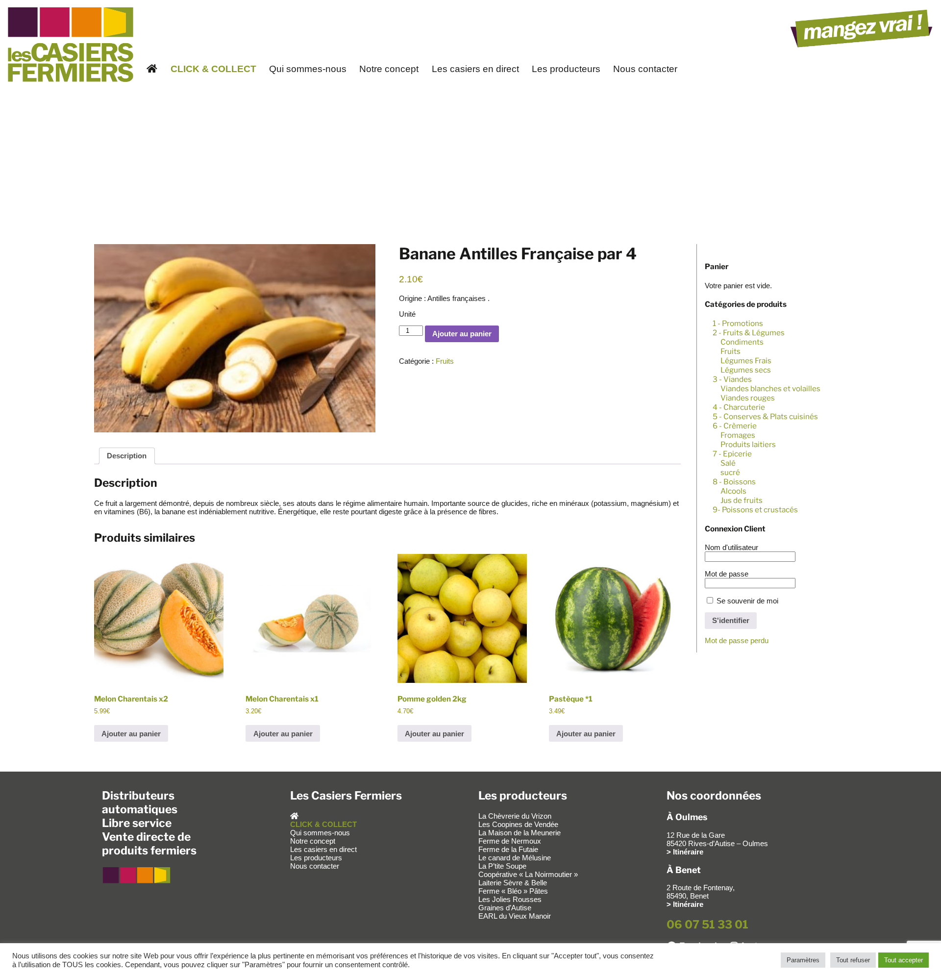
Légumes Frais (745, 360)
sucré (730, 472)
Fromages (737, 435)
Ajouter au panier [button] (131, 733)
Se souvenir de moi (746, 601)
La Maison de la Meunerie (519, 832)
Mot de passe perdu (736, 640)
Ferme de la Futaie (508, 849)
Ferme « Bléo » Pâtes (513, 891)
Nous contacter (645, 69)
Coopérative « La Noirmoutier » (528, 874)
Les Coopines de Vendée (518, 824)
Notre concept (389, 69)
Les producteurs (566, 69)
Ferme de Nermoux (509, 841)
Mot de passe (726, 574)
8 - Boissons (734, 481)
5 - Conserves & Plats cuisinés (765, 416)
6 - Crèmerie (735, 425)
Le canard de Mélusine (514, 857)
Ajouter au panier (462, 333)
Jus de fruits (741, 500)
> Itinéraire (685, 852)
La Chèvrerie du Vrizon (514, 816)
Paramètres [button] (803, 960)
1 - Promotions (738, 323)
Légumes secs (745, 370)
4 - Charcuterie (739, 407)
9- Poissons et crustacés (755, 509)
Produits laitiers (748, 444)
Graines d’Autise (504, 907)
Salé (728, 463)
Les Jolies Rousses (510, 899)
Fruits (730, 351)
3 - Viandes (732, 379)
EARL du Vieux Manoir (514, 916)
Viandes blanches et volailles (770, 388)
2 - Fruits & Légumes (749, 332)
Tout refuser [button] (853, 960)
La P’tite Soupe (502, 866)
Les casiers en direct (475, 69)
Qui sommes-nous (308, 69)
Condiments (742, 342)
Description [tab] (127, 455)
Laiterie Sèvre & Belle (512, 882)
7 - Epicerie (732, 453)
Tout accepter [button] (903, 960)
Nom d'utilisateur (731, 547)
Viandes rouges (747, 397)
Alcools (733, 491)
